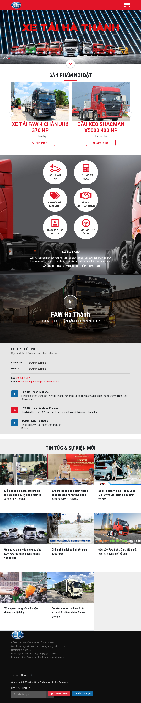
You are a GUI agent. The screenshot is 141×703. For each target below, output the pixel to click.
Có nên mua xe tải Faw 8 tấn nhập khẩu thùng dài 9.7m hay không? (68, 612)
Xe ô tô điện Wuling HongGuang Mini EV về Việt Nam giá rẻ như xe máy (116, 495)
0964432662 (37, 362)
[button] (4, 58)
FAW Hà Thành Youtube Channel (39, 408)
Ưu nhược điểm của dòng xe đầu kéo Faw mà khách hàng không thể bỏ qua (22, 553)
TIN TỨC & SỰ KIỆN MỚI (70, 448)
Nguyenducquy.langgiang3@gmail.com (39, 381)
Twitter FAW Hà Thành (34, 421)
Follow (24, 428)
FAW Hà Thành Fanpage (35, 392)
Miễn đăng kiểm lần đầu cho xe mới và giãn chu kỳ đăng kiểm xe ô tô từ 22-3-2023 (23, 495)
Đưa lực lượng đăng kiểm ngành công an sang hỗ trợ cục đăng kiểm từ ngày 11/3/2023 (69, 495)
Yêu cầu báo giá (82, 693)
